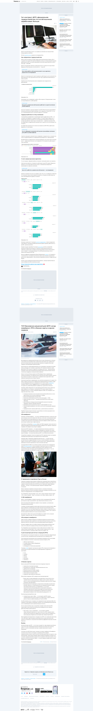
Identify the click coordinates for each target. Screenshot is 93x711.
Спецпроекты (57, 696)
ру (74, 1)
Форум (71, 1)
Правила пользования (65, 696)
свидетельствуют (28, 55)
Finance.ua (29, 268)
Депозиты (64, 1)
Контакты (32, 698)
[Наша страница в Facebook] (24, 693)
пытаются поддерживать (41, 242)
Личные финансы (30, 23)
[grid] (46, 494)
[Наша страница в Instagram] (32, 693)
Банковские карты (51, 1)
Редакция (26, 696)
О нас (22, 696)
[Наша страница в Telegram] (22, 693)
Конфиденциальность (25, 698)
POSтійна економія (27, 446)
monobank (35, 424)
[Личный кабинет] (76, 1)
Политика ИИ (42, 696)
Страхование (58, 1)
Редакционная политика (33, 696)
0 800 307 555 (24, 1)
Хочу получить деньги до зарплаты (32, 264)
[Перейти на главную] (17, 1)
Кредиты (46, 1)
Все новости (27, 678)
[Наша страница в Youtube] (27, 693)
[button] (44, 674)
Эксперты (47, 696)
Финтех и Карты (32, 678)
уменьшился (40, 246)
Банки (67, 1)
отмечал (46, 254)
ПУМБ (27, 548)
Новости (38, 1)
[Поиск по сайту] (78, 1)
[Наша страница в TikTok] (29, 693)
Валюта (42, 1)
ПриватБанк (51, 382)
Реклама (52, 696)
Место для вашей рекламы (46, 8)
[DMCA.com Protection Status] (22, 710)
